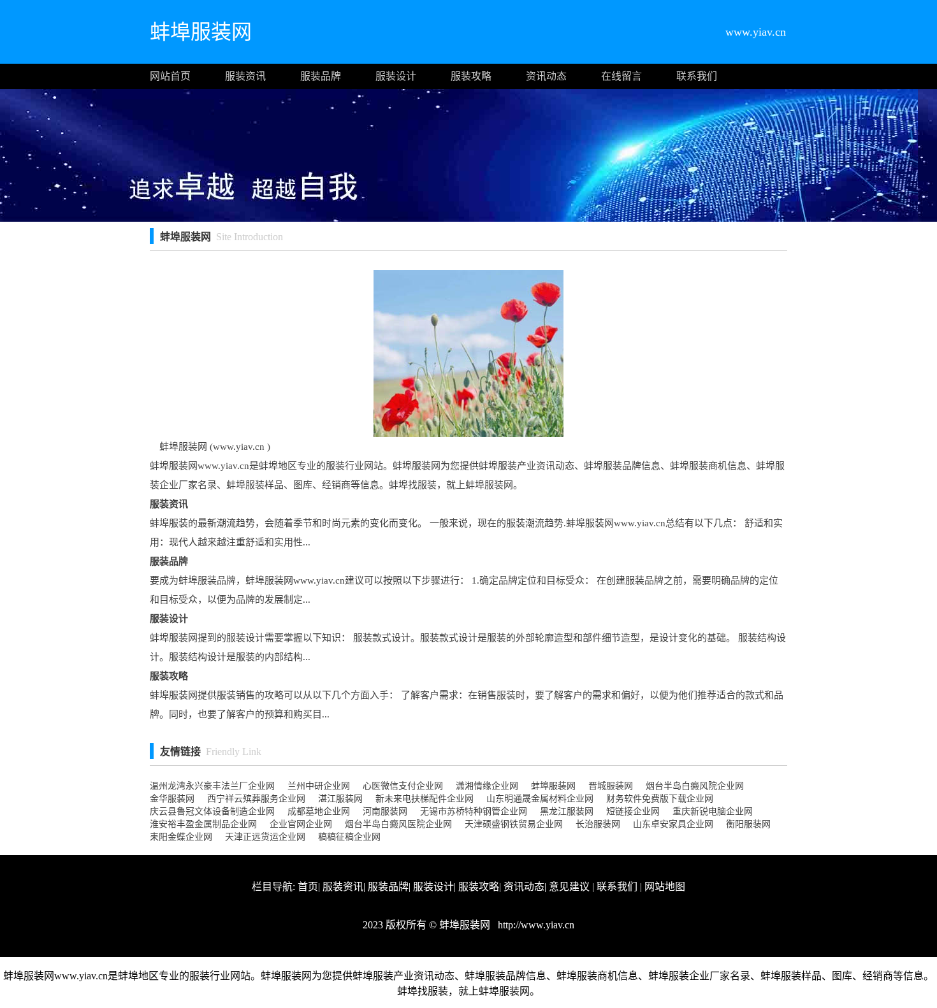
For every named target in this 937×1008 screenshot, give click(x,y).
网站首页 (170, 76)
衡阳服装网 (748, 824)
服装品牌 (320, 76)
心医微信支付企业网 (403, 786)
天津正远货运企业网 (265, 837)
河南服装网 (385, 811)
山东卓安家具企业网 (673, 824)
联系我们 (696, 76)
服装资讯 (245, 76)
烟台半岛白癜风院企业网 (695, 786)
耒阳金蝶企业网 (181, 837)
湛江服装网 (340, 798)
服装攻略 (471, 76)
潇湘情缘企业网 (487, 786)
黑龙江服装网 (566, 811)
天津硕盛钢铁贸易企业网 (514, 824)
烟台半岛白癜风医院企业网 (398, 824)
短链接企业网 (633, 811)
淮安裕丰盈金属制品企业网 (203, 824)
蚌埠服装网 (553, 786)
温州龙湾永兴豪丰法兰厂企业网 (212, 786)
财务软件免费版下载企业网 (659, 798)
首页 (308, 886)
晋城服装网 (610, 786)
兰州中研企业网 (318, 786)
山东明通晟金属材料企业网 (539, 798)
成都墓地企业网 (318, 811)
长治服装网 (598, 824)
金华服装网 (172, 798)
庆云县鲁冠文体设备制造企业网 (212, 811)
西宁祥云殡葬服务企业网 (256, 798)
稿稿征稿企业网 (349, 837)
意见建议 (569, 886)
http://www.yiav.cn (534, 924)
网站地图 (664, 886)
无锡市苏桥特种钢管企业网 (473, 811)
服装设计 (395, 76)
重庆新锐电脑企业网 (712, 811)
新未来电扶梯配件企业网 (424, 798)
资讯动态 (546, 76)
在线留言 (621, 76)
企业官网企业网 (301, 824)
